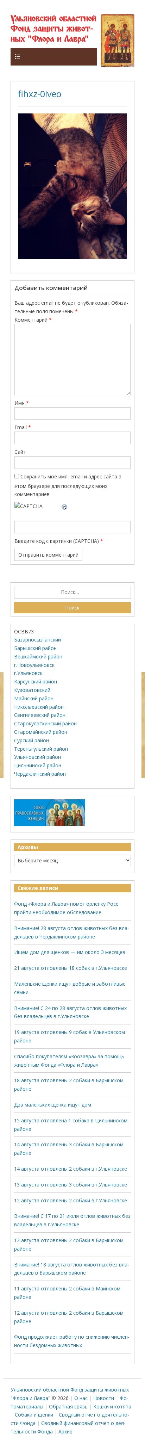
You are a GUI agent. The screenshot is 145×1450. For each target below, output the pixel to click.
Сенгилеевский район (39, 715)
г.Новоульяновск (34, 665)
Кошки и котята (112, 1406)
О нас (81, 1398)
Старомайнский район (40, 732)
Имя (21, 402)
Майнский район (33, 698)
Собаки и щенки (34, 1414)
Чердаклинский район (40, 773)
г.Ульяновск (28, 673)
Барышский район (35, 648)
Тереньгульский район (41, 748)
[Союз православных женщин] (49, 824)
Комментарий (33, 319)
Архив (65, 1431)
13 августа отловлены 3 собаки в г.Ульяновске (70, 1184)
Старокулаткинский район (45, 723)
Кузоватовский (32, 690)
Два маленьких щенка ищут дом (52, 1104)
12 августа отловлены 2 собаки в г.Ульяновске (70, 1200)
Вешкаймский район (38, 656)
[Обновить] (65, 506)
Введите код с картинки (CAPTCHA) (56, 541)
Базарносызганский (37, 639)
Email (22, 427)
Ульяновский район (37, 757)
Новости (103, 1398)
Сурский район (31, 740)
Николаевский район (39, 707)
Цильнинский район (37, 765)
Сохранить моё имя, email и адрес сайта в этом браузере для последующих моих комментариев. (67, 485)
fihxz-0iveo (39, 94)
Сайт (20, 451)
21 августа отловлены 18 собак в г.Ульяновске (70, 968)
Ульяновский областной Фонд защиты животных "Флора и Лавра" (53, 29)
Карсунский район (35, 681)
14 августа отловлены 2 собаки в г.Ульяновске (70, 1168)
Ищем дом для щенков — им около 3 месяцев (69, 952)
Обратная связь (68, 1406)
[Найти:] (72, 592)
